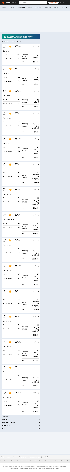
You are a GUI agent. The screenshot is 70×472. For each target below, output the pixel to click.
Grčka (14, 457)
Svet (2, 457)
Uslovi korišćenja (14, 468)
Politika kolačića (33, 468)
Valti (46, 457)
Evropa (8, 457)
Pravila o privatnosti (23, 468)
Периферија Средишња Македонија (30, 457)
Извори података (54, 468)
